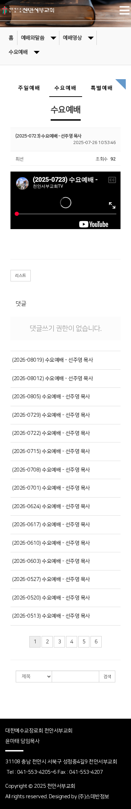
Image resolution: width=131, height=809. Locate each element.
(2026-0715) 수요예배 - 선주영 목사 (51, 451)
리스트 (20, 275)
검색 (107, 676)
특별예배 (102, 88)
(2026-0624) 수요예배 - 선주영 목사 (51, 506)
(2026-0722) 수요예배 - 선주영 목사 (51, 433)
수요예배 (18, 52)
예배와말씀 (33, 38)
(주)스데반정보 (93, 797)
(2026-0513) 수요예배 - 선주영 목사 (51, 616)
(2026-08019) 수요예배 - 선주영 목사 (52, 360)
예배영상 (72, 38)
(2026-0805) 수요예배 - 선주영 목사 (51, 397)
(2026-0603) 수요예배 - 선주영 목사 (51, 561)
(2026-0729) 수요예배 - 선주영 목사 (51, 415)
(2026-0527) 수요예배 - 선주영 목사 (51, 579)
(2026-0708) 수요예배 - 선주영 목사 (51, 470)
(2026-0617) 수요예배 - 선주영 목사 (51, 525)
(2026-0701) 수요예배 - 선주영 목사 (51, 488)
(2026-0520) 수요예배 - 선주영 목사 (51, 598)
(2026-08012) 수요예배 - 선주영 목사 (52, 378)
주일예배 (29, 88)
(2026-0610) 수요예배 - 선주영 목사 (51, 543)
